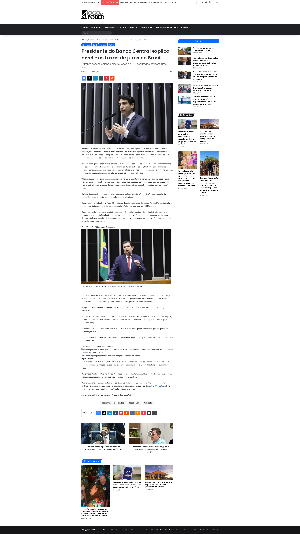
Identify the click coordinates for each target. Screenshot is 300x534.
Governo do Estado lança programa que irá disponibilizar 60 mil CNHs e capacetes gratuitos (204, 100)
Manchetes (110, 27)
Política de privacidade (167, 27)
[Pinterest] (106, 78)
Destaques (96, 27)
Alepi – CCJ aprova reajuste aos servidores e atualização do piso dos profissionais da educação (205, 75)
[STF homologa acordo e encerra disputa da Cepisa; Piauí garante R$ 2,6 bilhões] (159, 472)
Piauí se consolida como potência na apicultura (203, 49)
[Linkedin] (95, 78)
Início (85, 40)
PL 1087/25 (156, 386)
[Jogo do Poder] (93, 14)
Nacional (103, 45)
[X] (89, 78)
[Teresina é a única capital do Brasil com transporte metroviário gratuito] (184, 88)
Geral (132, 27)
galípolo (148, 403)
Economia (91, 40)
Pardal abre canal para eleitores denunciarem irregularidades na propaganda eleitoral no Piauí (154, 2)
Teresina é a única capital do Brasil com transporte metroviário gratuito (205, 88)
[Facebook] (84, 78)
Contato (185, 27)
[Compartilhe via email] (149, 413)
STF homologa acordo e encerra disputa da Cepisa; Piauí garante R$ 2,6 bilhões (158, 484)
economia (134, 403)
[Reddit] (112, 78)
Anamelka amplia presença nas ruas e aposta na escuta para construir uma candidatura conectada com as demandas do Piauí (186, 178)
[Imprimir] (154, 413)
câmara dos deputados (113, 403)
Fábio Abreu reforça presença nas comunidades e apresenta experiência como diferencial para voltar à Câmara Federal (94, 512)
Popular (198, 41)
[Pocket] (143, 413)
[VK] (132, 413)
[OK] (137, 413)
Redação (86, 72)
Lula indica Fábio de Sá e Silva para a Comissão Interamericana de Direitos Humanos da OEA (205, 62)
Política (122, 27)
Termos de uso (146, 27)
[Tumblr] (101, 78)
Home (85, 27)
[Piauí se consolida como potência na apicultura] (184, 51)
